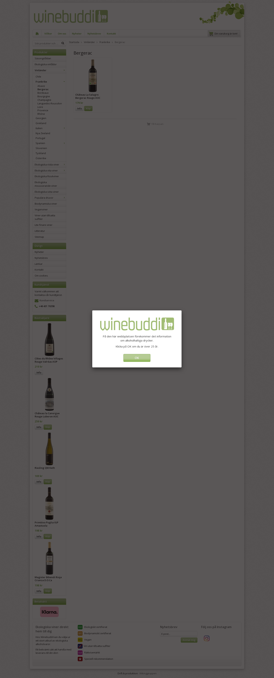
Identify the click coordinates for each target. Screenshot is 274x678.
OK (137, 358)
